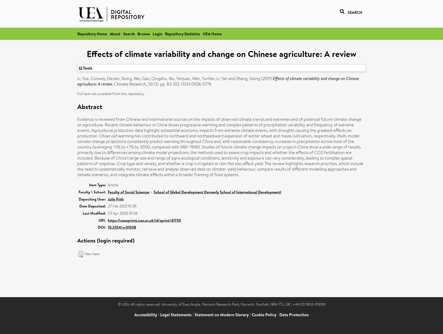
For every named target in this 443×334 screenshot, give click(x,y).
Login (157, 33)
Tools (87, 68)
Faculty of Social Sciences (129, 192)
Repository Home (92, 33)
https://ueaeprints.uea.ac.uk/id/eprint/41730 (144, 220)
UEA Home (212, 33)
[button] (80, 254)
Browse (144, 33)
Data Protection (294, 315)
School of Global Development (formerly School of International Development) (217, 192)
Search (129, 33)
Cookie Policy (264, 315)
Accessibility (145, 315)
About (115, 33)
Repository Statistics (182, 33)
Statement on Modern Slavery (222, 315)
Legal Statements (176, 315)
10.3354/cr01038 (122, 227)
